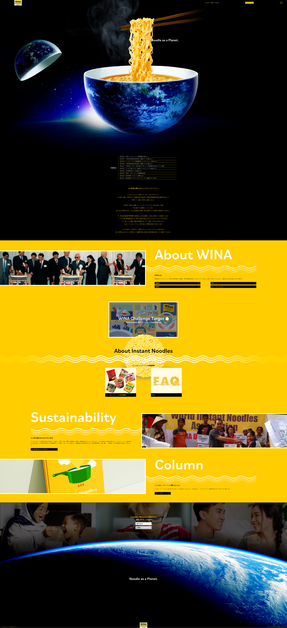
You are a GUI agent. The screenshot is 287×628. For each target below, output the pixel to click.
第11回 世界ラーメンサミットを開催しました (135, 175)
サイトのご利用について (4, 626)
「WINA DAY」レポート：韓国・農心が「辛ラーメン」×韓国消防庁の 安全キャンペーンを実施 (145, 166)
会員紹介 (158, 286)
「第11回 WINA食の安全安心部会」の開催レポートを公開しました (139, 158)
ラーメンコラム (159, 493)
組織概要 (158, 283)
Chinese (217, 2)
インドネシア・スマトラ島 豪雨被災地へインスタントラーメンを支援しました (141, 161)
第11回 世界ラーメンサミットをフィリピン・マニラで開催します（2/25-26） (141, 178)
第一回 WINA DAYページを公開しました (134, 170)
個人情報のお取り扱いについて (14, 626)
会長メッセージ (215, 283)
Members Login (249, 2)
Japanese (207, 2)
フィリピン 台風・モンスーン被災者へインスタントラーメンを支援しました (141, 168)
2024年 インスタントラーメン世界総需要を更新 (135, 173)
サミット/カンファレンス (217, 286)
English (212, 2)
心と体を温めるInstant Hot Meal (39, 449)
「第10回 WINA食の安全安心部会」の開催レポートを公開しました (139, 163)
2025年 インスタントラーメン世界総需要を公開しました (137, 156)
